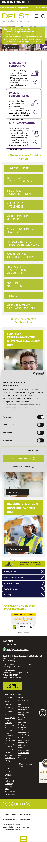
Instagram (16, 804)
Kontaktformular (11, 589)
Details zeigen (33, 451)
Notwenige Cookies (21, 466)
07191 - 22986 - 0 (22, 2)
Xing (22, 804)
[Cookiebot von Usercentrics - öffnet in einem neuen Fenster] (33, 373)
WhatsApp (8, 594)
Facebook (5, 804)
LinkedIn (11, 804)
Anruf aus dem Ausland (13, 577)
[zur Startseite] (15, 17)
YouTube (28, 804)
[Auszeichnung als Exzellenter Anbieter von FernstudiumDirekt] (23, 621)
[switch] (40, 425)
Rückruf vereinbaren (12, 583)
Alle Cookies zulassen (21, 458)
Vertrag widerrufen (12, 686)
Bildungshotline (10, 571)
